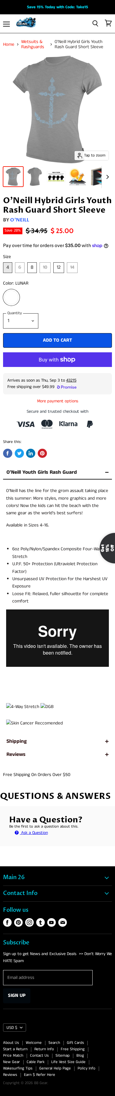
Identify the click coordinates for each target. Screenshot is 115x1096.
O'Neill (19, 220)
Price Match (13, 1055)
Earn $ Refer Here (39, 1075)
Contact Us (39, 1055)
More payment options (57, 401)
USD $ (11, 1028)
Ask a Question (34, 833)
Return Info (44, 1049)
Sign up (16, 995)
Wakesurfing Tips (18, 1068)
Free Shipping (73, 1049)
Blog (80, 1055)
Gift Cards (75, 1043)
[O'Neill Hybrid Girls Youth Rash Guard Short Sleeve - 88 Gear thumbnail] (13, 176)
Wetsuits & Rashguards (32, 44)
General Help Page (55, 1068)
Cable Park (35, 1062)
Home (8, 44)
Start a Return (15, 1049)
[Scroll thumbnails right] (106, 177)
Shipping (16, 741)
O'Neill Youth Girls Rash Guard (41, 472)
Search (54, 1043)
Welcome (34, 1043)
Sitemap (63, 1055)
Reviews (15, 754)
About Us (11, 1043)
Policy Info (86, 1068)
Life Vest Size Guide (68, 1062)
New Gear (11, 1062)
